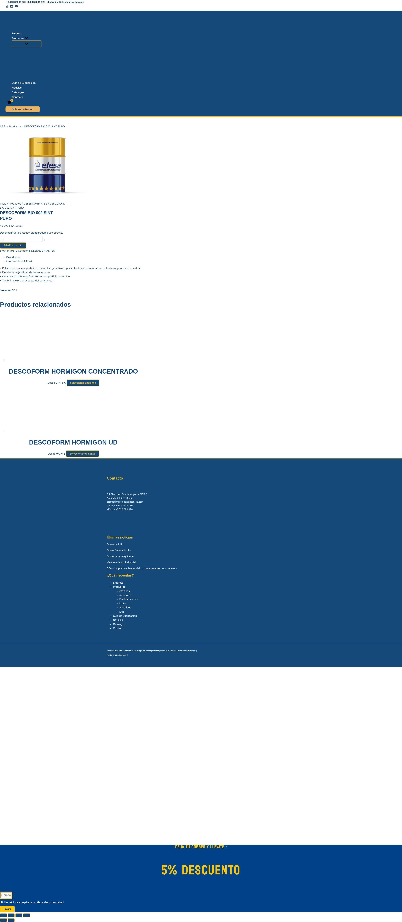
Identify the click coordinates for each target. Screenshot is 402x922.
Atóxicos (124, 591)
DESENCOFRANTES (35, 203)
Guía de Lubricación (125, 615)
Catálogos (119, 624)
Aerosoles (125, 595)
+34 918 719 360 (125, 505)
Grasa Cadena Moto (119, 550)
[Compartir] (18, 915)
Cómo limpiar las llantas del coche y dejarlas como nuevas (142, 568)
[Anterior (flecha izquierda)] (3, 920)
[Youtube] (16, 6)
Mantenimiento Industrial (121, 562)
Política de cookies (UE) (168, 651)
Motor (123, 603)
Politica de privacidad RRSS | (117, 655)
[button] (26, 38)
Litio (122, 611)
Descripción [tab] (13, 257)
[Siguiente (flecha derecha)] (11, 920)
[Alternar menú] (26, 43)
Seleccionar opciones (83, 382)
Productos (15, 203)
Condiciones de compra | (187, 651)
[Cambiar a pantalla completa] (11, 915)
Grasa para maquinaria (120, 556)
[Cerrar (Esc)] (26, 915)
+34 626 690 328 (36, 2)
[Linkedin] (11, 6)
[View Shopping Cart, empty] (8, 102)
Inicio (3, 203)
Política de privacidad (151, 651)
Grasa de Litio (115, 544)
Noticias (118, 619)
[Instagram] (6, 6)
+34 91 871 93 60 (15, 2)
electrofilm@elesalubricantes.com (65, 2)
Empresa (118, 582)
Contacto (118, 628)
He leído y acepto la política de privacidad (34, 902)
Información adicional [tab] (19, 261)
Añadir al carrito (12, 245)
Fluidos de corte (129, 599)
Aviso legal (138, 651)
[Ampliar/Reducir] (3, 915)
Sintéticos (125, 607)
